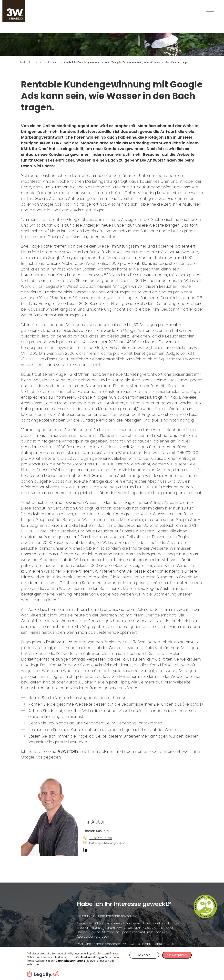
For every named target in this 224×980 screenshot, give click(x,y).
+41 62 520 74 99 (100, 838)
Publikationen (48, 62)
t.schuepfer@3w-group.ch (107, 843)
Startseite (25, 62)
